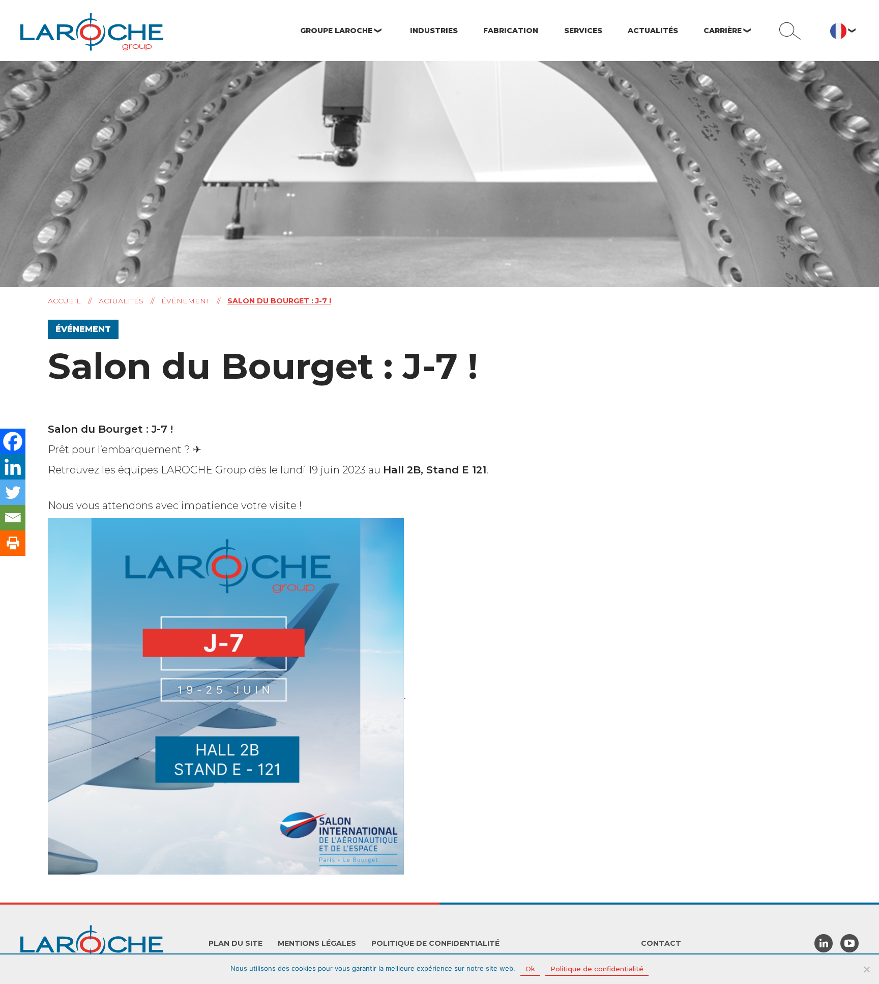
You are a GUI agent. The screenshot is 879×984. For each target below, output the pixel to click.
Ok (530, 969)
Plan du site (235, 943)
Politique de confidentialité (435, 943)
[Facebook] (12, 441)
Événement (185, 300)
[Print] (12, 543)
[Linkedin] (12, 467)
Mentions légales (317, 943)
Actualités (121, 300)
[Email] (12, 517)
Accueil (64, 300)
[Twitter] (12, 492)
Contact (661, 943)
